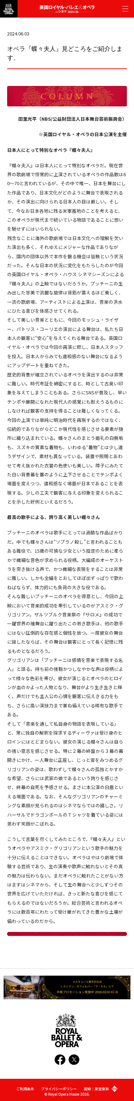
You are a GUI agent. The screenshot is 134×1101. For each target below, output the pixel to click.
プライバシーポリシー (59, 1088)
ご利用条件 (25, 1088)
